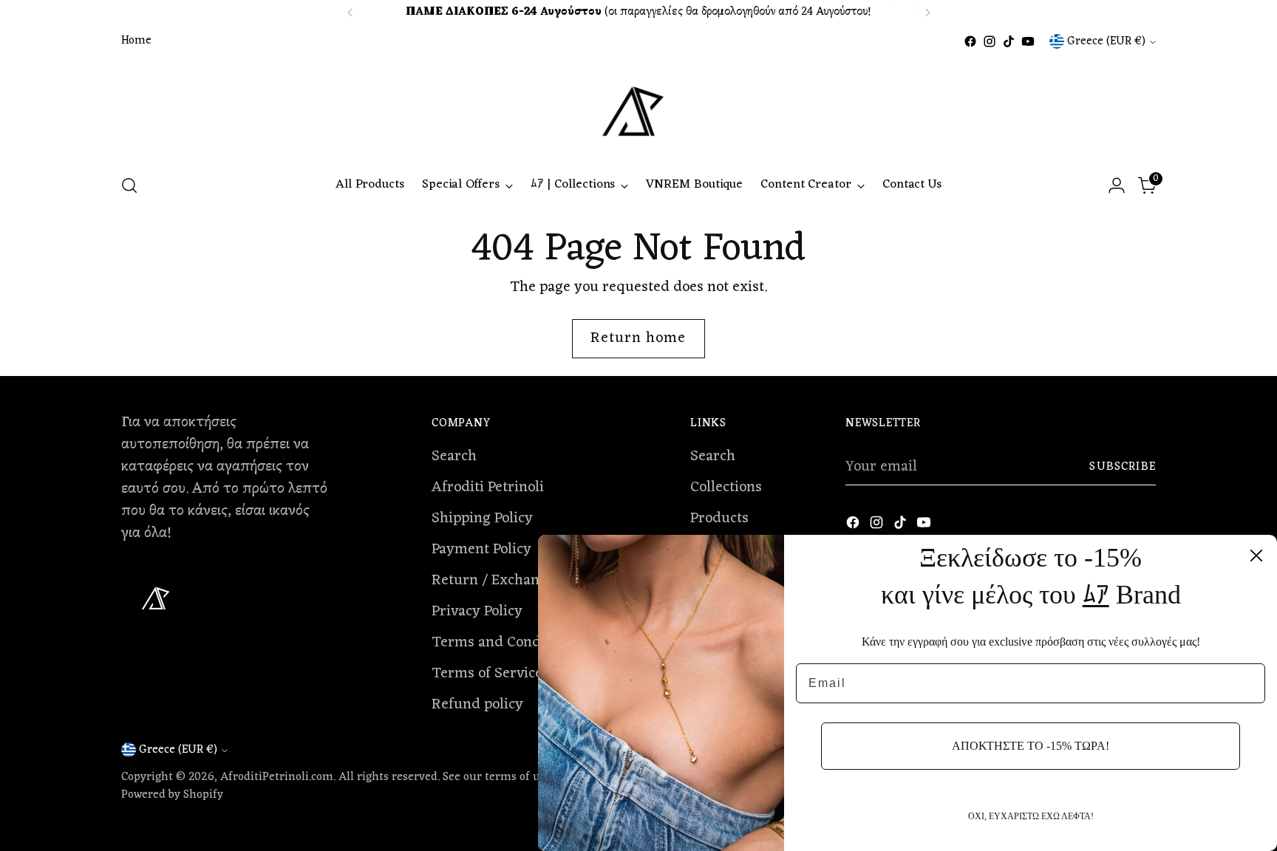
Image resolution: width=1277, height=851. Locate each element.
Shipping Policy (482, 518)
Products (719, 518)
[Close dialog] (1256, 555)
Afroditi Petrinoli (488, 487)
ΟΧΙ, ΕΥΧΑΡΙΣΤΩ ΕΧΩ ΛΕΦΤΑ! (1031, 816)
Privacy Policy (477, 611)
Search (454, 456)
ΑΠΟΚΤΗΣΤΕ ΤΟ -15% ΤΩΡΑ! (1030, 745)
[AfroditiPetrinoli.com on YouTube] (1028, 41)
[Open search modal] (129, 185)
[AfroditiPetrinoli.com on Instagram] (989, 41)
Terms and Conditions (505, 642)
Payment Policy (481, 549)
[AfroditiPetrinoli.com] (638, 106)
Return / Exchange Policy (514, 580)
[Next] (927, 12)
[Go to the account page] (1116, 185)
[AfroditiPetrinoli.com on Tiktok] (1008, 41)
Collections (726, 487)
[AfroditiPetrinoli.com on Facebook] (970, 41)
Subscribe (1122, 467)
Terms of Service (487, 673)
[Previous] (350, 12)
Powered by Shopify (172, 795)
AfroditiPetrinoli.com (276, 777)
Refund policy (477, 704)
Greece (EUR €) (1106, 41)
